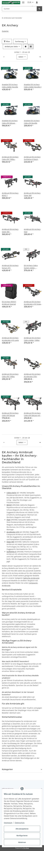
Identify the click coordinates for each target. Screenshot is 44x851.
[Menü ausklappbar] (23, 1)
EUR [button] (29, 2)
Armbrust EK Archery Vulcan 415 (10, 266)
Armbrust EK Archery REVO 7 (10, 194)
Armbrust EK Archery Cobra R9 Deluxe (10, 414)
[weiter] (40, 57)
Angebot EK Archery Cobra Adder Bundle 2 (32, 85)
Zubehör (5, 31)
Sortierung (19, 41)
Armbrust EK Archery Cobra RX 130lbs (10, 375)
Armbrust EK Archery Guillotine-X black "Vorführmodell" (32, 158)
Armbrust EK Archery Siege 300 (32, 194)
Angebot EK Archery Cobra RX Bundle (32, 122)
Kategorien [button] (7, 769)
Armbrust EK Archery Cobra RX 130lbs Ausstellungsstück (10, 158)
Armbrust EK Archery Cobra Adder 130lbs (32, 339)
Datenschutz (20, 823)
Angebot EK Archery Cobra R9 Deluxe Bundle (9, 122)
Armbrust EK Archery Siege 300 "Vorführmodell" (10, 230)
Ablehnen (22, 842)
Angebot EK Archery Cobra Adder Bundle (10, 85)
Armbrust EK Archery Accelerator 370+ (32, 375)
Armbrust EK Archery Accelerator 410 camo (10, 339)
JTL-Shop (26, 848)
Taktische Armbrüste (31, 578)
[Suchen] (39, 8)
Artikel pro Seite (11, 46)
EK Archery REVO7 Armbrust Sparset (9, 303)
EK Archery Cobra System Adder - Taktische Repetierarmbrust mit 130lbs (32, 266)
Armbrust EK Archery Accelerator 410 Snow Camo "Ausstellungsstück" (32, 303)
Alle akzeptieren (22, 829)
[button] (37, 2)
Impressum (8, 823)
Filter (7, 41)
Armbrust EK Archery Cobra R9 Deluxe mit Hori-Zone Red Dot (32, 414)
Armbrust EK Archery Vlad (32, 230)
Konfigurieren (22, 835)
